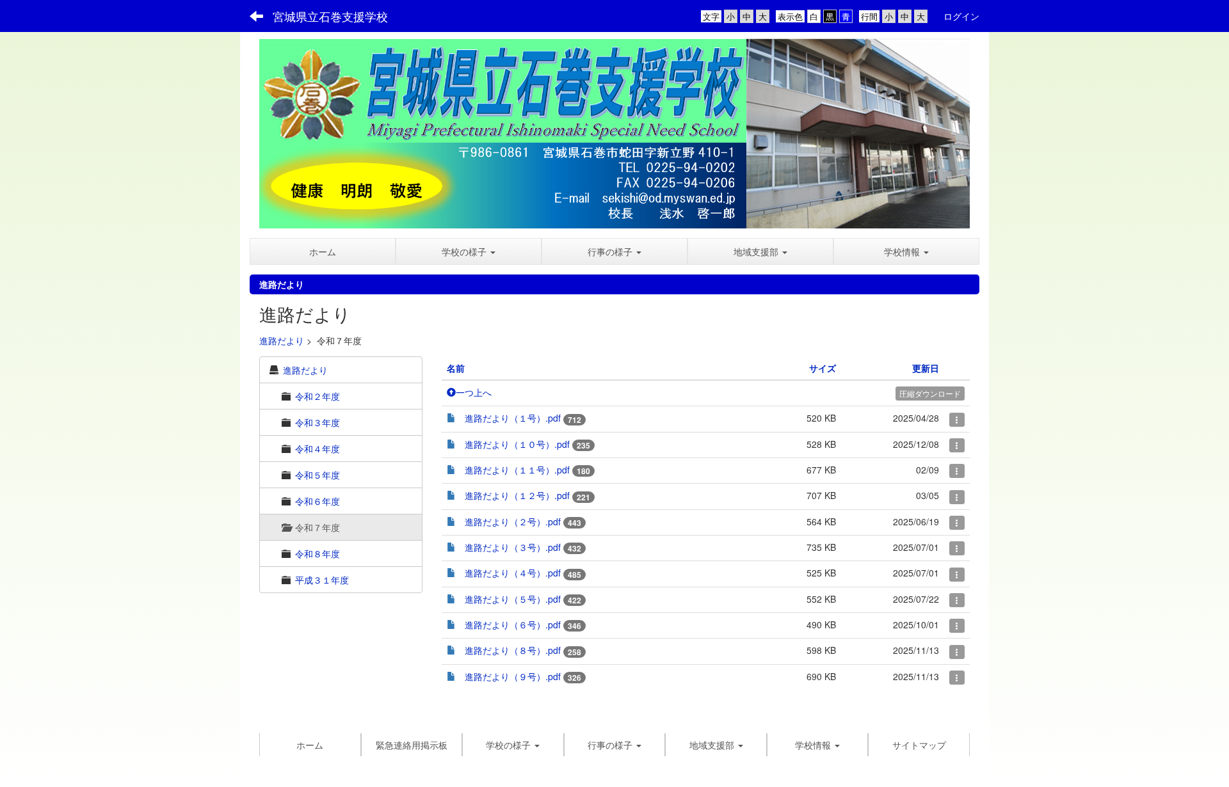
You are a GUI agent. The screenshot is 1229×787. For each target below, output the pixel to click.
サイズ (822, 368)
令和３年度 (317, 422)
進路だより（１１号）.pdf (517, 469)
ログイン (961, 16)
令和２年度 (317, 396)
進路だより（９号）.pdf (513, 676)
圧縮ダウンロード (930, 393)
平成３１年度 (322, 579)
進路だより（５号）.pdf (513, 598)
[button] (468, 251)
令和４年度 (317, 448)
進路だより (281, 340)
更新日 (925, 368)
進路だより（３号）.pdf (513, 547)
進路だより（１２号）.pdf (517, 495)
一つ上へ (474, 392)
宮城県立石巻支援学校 (330, 16)
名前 (456, 368)
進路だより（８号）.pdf (513, 650)
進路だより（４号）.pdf (513, 572)
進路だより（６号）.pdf (513, 624)
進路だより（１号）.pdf (513, 417)
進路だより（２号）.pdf (513, 521)
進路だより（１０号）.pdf (517, 444)
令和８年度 (317, 553)
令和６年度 (317, 501)
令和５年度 (317, 474)
